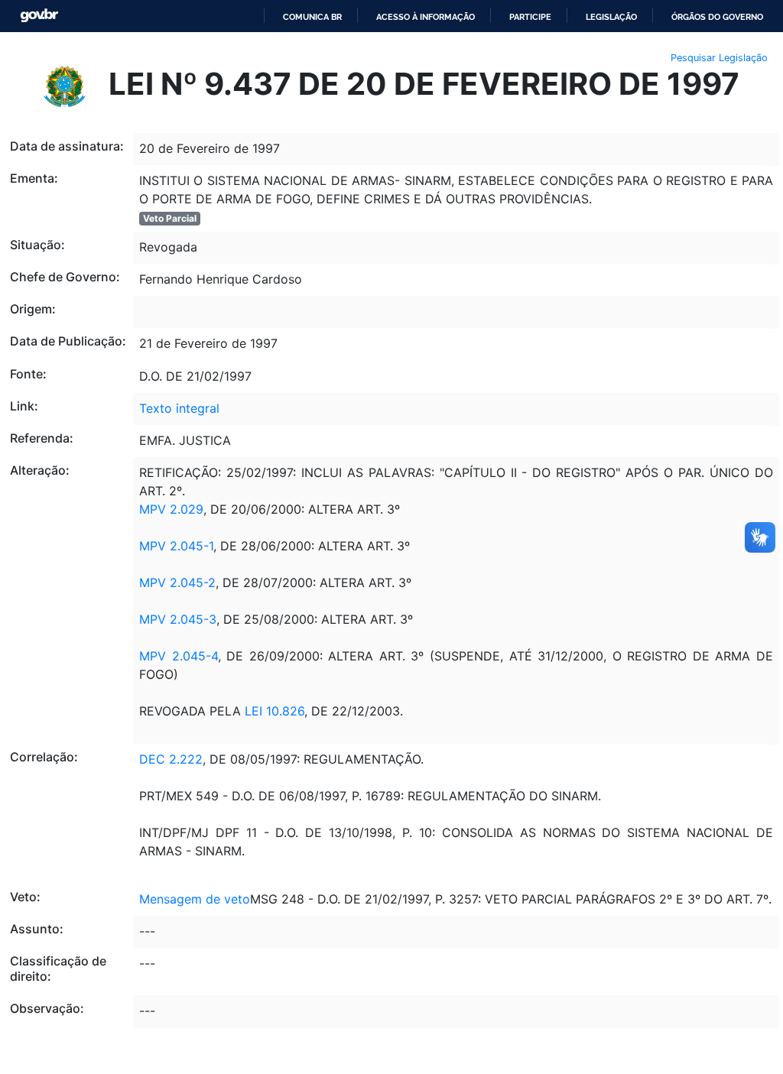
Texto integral (179, 408)
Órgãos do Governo (717, 16)
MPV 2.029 (171, 509)
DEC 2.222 (171, 759)
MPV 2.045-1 (176, 545)
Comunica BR (312, 16)
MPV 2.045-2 (177, 582)
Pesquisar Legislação (719, 57)
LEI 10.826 (274, 711)
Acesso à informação (425, 16)
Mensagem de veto (194, 899)
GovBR (39, 15)
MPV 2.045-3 (177, 619)
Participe (530, 16)
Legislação (611, 16)
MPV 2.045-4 (178, 656)
